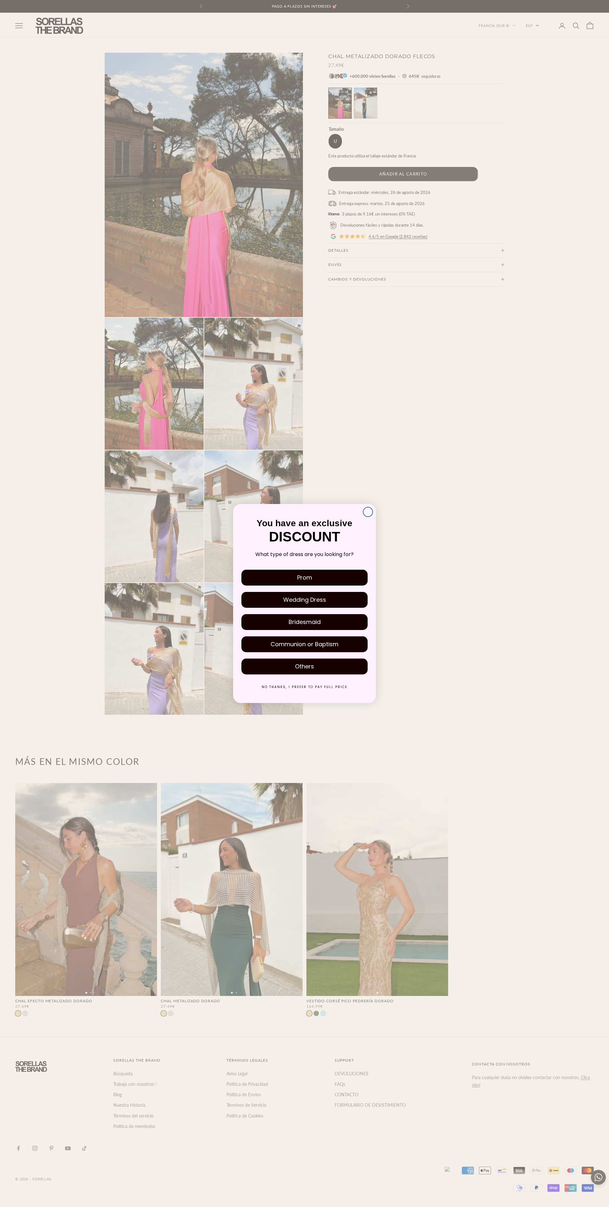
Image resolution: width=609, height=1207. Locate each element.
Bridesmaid (305, 622)
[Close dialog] (368, 512)
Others (304, 666)
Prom (304, 577)
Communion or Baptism (304, 644)
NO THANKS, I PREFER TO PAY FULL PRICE (304, 687)
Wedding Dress (304, 600)
